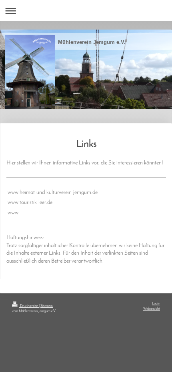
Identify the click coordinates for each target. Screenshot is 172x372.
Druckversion (29, 306)
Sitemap (46, 306)
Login (156, 303)
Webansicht (151, 309)
